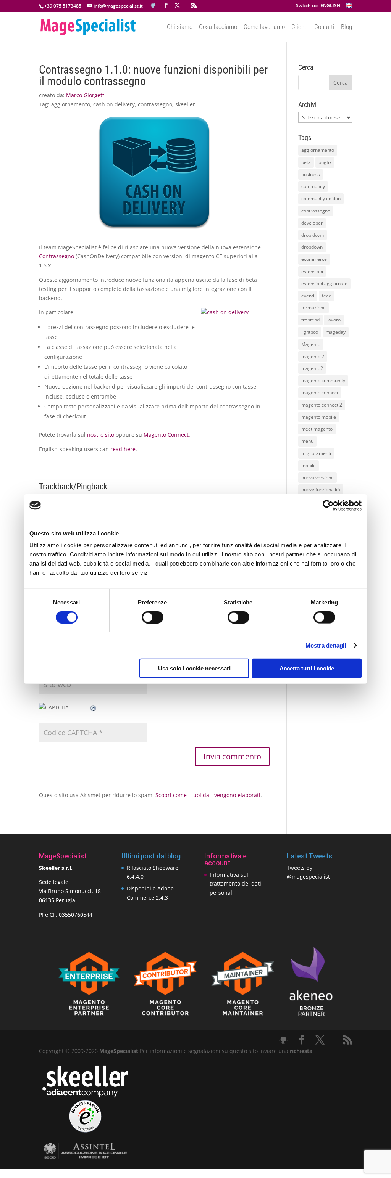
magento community (323, 380)
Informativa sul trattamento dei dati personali (235, 884)
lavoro (334, 320)
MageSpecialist (118, 1050)
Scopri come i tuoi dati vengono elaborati (207, 795)
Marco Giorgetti (86, 95)
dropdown (312, 247)
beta (306, 162)
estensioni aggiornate (324, 283)
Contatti (324, 27)
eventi (307, 295)
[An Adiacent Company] (85, 1095)
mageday (336, 332)
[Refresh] (93, 707)
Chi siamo (179, 27)
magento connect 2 (321, 405)
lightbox (309, 332)
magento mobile (318, 417)
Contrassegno (56, 256)
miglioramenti (316, 453)
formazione (313, 307)
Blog (346, 27)
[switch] (152, 617)
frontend (310, 320)
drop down (312, 235)
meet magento (317, 429)
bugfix (324, 162)
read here (123, 449)
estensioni (312, 271)
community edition (321, 198)
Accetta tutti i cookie (307, 668)
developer (312, 223)
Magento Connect (166, 434)
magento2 (312, 368)
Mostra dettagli (325, 645)
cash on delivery (114, 104)
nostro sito (100, 434)
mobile (308, 465)
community (313, 186)
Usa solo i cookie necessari (194, 668)
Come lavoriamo (264, 27)
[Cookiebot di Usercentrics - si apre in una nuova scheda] (328, 505)
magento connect (319, 392)
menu (307, 441)
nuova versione (317, 477)
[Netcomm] (85, 1130)
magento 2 (312, 356)
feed (326, 295)
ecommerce (314, 259)
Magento (310, 344)
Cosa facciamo (218, 27)
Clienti (299, 27)
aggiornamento (70, 104)
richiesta (300, 1050)
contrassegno (155, 104)
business (310, 174)
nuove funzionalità (320, 489)
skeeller (185, 104)
